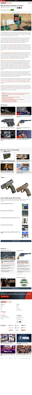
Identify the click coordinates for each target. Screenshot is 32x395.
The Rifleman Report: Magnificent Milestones (9, 100)
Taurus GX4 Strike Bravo (8, 263)
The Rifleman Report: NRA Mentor (7, 98)
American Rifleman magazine (6, 93)
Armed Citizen (3, 277)
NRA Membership (19, 316)
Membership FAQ (19, 318)
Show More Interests (20, 288)
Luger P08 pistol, (26, 64)
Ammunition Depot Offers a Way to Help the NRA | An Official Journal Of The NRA (24, 161)
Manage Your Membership (20, 319)
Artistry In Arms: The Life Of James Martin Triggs (9, 60)
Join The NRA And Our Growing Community (22, 343)
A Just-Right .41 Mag (8, 86)
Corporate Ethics (11, 358)
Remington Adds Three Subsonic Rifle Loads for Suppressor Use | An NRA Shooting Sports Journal (8, 161)
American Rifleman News (21, 277)
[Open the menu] (30, 3)
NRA (22, 94)
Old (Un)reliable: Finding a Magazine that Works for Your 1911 (10, 217)
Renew (8, 0)
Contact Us (2, 306)
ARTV (1, 274)
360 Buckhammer (17, 93)
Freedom (20, 94)
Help (1, 308)
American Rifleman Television (6, 250)
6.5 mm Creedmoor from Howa (10, 80)
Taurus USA (2, 263)
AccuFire (17, 81)
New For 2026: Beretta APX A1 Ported (10, 198)
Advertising (2, 305)
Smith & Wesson (25, 263)
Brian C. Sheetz (27, 93)
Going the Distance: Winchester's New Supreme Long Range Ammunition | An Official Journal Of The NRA (24, 172)
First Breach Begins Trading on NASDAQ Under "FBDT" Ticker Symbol (10, 232)
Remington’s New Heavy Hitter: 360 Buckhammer (10, 52)
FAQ (1, 307)
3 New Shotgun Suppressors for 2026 (7, 224)
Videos (17, 307)
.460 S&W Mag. (15, 94)
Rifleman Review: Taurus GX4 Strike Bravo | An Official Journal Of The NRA (8, 261)
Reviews (18, 306)
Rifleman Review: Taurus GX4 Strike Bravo (7, 210)
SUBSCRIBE (4, 296)
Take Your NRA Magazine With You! (7, 343)
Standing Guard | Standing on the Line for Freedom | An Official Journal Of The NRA (7, 172)
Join (6, 0)
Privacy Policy (2, 358)
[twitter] (19, 7)
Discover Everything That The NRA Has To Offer (8, 355)
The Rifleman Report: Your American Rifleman (9, 101)
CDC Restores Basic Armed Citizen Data (7, 203)
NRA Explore (2, 318)
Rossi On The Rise (13, 44)
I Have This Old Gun (20, 250)
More (5, 177)
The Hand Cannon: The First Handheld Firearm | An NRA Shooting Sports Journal (23, 266)
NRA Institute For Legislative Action (5, 317)
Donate (11, 0)
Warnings (15, 358)
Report (24, 94)
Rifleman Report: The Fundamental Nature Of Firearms (11, 97)
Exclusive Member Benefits (20, 317)
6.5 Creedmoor (11, 94)
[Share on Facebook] (17, 7)
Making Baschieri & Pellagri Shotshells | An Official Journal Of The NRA (7, 271)
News (1, 201)
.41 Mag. (8, 94)
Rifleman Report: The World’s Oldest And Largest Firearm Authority (13, 99)
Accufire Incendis (4, 94)
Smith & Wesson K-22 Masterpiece (23, 264)
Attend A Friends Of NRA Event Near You (24, 354)
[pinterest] (21, 7)
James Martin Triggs (22, 93)
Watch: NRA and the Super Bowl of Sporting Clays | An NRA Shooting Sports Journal (8, 265)
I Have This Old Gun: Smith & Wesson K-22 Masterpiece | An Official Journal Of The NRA (23, 261)
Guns (18, 94)
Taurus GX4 (13, 263)
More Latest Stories (19, 240)
